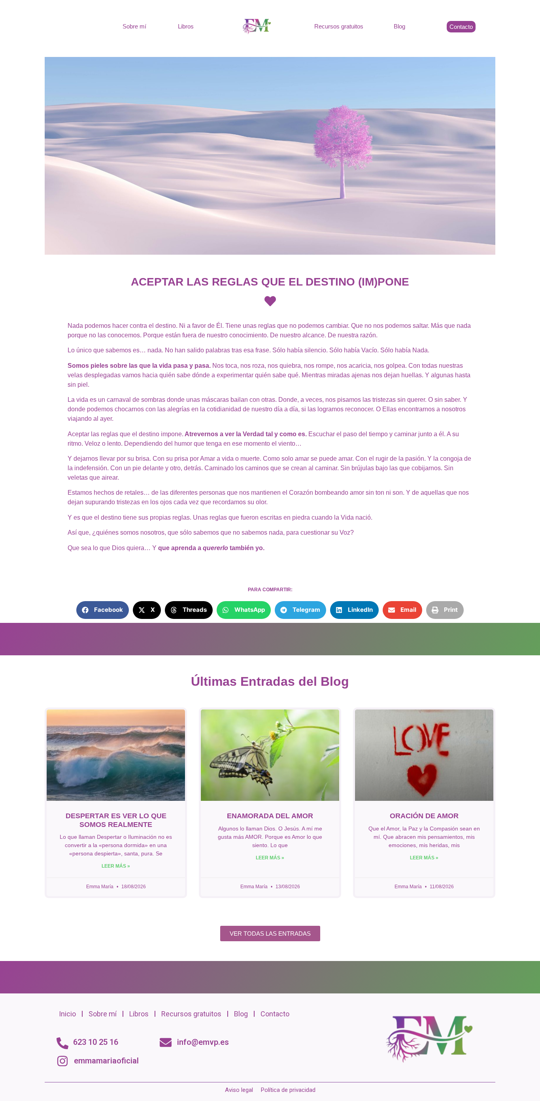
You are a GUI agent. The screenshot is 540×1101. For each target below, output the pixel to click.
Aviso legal (239, 1089)
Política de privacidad (288, 1089)
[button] (102, 610)
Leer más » (116, 866)
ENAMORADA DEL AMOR (270, 816)
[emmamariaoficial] (62, 1061)
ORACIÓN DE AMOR (424, 816)
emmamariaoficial (106, 1060)
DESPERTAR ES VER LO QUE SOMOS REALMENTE (116, 820)
